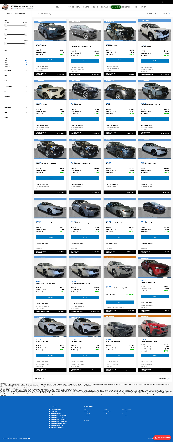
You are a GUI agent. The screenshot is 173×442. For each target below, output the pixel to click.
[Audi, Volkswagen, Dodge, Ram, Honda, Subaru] (5, 7)
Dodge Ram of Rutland (76, 74)
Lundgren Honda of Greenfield (41, 74)
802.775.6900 (128, 2)
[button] (65, 30)
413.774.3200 (115, 2)
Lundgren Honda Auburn (147, 74)
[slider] (6, 25)
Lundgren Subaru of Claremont (111, 311)
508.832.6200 (102, 2)
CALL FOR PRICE (110, 294)
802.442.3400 (154, 2)
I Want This (50, 59)
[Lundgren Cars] (22, 7)
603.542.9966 (141, 2)
